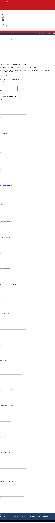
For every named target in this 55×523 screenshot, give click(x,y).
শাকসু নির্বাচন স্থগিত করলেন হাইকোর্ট (4, 133)
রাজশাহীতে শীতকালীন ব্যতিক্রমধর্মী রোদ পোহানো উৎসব (5, 360)
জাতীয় (2, 14)
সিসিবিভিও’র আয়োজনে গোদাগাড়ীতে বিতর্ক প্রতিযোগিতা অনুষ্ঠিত (6, 481)
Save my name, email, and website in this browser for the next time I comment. (11, 96)
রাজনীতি (3, 16)
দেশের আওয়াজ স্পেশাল (6, 25)
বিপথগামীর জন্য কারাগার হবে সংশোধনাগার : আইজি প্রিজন (6, 298)
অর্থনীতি (3, 17)
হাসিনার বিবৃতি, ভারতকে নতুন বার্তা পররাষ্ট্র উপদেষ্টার (5, 268)
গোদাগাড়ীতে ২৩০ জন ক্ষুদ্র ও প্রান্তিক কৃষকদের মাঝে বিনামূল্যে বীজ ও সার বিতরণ (8, 389)
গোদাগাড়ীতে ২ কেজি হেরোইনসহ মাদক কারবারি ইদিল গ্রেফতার (6, 405)
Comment (1, 90)
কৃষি (2, 18)
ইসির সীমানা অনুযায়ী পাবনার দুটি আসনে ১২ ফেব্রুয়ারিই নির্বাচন (6, 185)
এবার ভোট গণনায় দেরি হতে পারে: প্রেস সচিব (4, 344)
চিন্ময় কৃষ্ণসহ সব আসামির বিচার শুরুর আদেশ (4, 150)
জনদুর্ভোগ (3, 19)
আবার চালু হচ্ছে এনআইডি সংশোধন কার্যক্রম (4, 313)
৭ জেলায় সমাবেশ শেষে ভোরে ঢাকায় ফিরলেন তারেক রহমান (40, 33)
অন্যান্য (3, 24)
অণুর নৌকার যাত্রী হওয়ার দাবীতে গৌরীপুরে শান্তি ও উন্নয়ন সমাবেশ (7, 512)
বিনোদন (3, 20)
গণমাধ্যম (3, 22)
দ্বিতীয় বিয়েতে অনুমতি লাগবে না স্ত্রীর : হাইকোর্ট (5, 202)
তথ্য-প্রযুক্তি (3, 23)
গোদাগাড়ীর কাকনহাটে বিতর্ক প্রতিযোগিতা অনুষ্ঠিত (5, 452)
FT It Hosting (31, 520)
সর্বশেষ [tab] (2, 204)
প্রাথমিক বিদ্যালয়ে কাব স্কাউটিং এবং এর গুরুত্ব (5, 497)
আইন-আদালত (5, 26)
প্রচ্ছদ (2, 13)
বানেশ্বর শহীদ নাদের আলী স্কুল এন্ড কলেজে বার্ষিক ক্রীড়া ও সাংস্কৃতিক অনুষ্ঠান (8, 284)
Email (1, 93)
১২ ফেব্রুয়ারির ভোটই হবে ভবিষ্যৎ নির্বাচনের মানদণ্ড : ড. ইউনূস (6, 237)
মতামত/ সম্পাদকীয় (5, 28)
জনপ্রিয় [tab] (2, 205)
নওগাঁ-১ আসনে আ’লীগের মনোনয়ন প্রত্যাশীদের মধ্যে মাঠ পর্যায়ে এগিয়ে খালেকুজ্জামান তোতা (9, 436)
